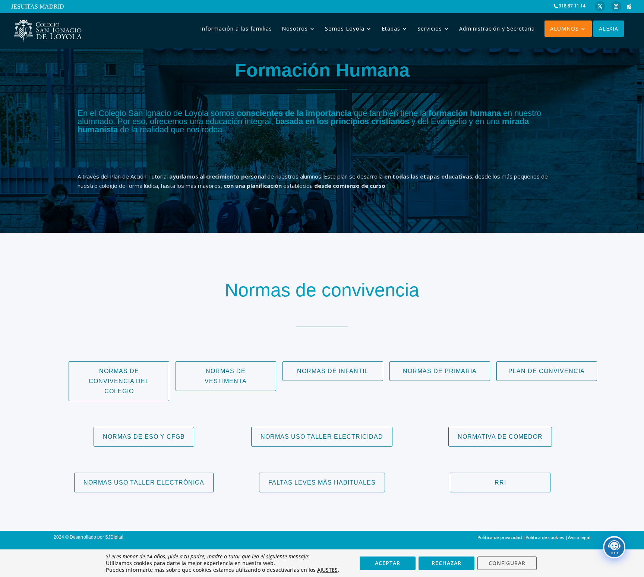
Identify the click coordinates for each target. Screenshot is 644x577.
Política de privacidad (499, 537)
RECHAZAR (446, 563)
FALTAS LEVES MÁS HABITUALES (322, 482)
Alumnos (564, 28)
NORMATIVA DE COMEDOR (500, 436)
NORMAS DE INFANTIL (332, 371)
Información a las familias (236, 28)
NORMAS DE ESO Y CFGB (144, 436)
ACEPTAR (387, 563)
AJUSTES (327, 570)
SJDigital (115, 537)
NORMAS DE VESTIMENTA (226, 376)
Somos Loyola (344, 28)
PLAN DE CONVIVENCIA (546, 371)
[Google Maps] (629, 6)
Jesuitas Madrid (37, 7)
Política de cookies (544, 537)
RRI (500, 482)
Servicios (429, 28)
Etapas (391, 28)
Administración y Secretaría (497, 28)
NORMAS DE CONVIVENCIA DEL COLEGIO (119, 381)
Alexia (608, 28)
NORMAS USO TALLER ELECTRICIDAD (322, 436)
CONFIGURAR (507, 563)
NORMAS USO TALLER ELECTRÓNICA (143, 482)
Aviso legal (579, 537)
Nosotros (295, 28)
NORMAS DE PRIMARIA (440, 371)
